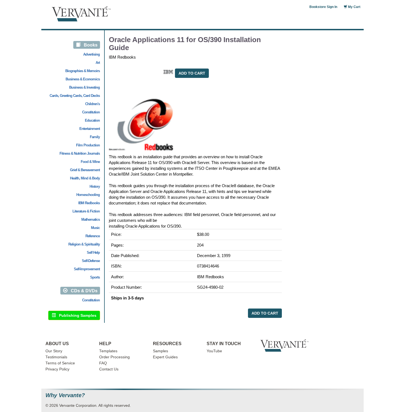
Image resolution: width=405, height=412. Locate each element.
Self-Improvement (87, 269)
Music (95, 228)
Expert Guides (165, 357)
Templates (108, 351)
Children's (92, 104)
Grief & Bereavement (85, 170)
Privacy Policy (57, 369)
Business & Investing (84, 87)
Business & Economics (83, 79)
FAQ (103, 363)
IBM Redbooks (89, 203)
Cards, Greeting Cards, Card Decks (75, 96)
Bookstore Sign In (323, 7)
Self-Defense (91, 261)
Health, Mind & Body (85, 178)
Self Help (93, 252)
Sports (95, 277)
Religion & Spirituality (84, 244)
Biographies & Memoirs (82, 71)
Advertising (91, 54)
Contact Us (108, 369)
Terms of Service (60, 363)
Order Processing (114, 357)
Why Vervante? (65, 395)
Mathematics (90, 219)
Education (92, 120)
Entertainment (89, 129)
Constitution (91, 112)
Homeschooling (88, 195)
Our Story (53, 351)
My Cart (353, 7)
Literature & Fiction (86, 211)
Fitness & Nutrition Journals (80, 153)
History (95, 186)
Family (95, 137)
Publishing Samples (76, 315)
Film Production (88, 145)
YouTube (214, 351)
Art (98, 63)
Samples (160, 351)
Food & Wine (90, 162)
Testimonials (56, 357)
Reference (92, 236)
